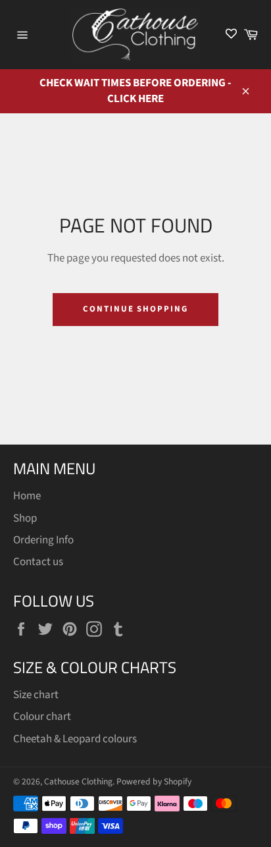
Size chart (36, 695)
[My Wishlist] (231, 34)
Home (27, 496)
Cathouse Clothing (78, 781)
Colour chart (42, 716)
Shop (25, 518)
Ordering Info (43, 540)
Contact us (38, 562)
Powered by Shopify (153, 781)
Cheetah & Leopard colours (75, 739)
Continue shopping (135, 309)
